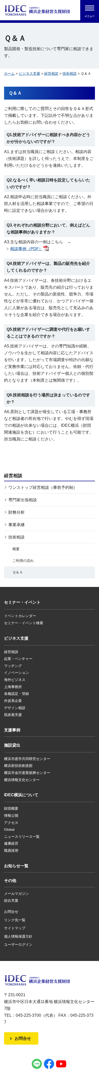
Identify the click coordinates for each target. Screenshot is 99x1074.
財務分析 (16, 512)
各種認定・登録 (16, 694)
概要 (16, 549)
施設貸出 (12, 745)
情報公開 (11, 815)
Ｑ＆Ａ (17, 572)
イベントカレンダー (20, 616)
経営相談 (51, 73)
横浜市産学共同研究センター (27, 759)
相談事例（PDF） (26, 249)
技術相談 (69, 73)
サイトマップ (14, 928)
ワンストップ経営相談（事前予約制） (42, 487)
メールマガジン (16, 894)
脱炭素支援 (13, 715)
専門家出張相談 (22, 500)
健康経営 (11, 843)
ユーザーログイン (18, 944)
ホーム (9, 73)
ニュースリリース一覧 (22, 837)
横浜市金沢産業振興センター (27, 773)
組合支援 (11, 900)
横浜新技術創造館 (18, 766)
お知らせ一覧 (16, 866)
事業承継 (16, 525)
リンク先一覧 (14, 920)
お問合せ (11, 912)
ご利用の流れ (23, 561)
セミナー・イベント (22, 602)
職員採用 (11, 850)
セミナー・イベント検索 (23, 623)
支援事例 (12, 730)
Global (9, 829)
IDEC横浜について (21, 795)
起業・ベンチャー (18, 659)
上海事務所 (13, 687)
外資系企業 (13, 701)
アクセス (11, 823)
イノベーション (16, 673)
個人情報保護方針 (18, 936)
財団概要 (11, 808)
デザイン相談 (14, 708)
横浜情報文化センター (22, 780)
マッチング (13, 666)
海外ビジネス (14, 680)
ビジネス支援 (29, 73)
